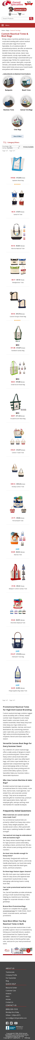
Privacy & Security (18, 1036)
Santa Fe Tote (18, 214)
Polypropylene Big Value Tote (18, 691)
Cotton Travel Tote (18, 452)
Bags (7, 30)
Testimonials (10, 972)
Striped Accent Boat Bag (17, 418)
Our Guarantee (11, 978)
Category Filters (13, 142)
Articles (8, 999)
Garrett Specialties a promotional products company (17, 1034)
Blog (7, 981)
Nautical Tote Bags (15, 30)
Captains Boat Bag (18, 180)
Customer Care (11, 990)
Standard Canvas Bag (17, 350)
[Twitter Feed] (11, 1023)
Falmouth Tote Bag (18, 657)
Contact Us (20, 9)
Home (3, 30)
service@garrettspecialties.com (16, 1018)
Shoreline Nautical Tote (18, 623)
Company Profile (11, 975)
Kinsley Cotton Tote (18, 486)
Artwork (8, 993)
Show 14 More (17, 136)
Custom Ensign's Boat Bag (18, 316)
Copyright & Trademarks (12, 1038)
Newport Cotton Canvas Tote (18, 589)
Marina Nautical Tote (17, 248)
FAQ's (8, 996)
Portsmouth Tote (17, 521)
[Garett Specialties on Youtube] (16, 1023)
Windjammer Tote (18, 282)
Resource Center (11, 987)
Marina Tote (18, 555)
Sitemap (27, 1038)
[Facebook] (7, 1023)
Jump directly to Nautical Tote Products (16, 74)
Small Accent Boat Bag (18, 384)
